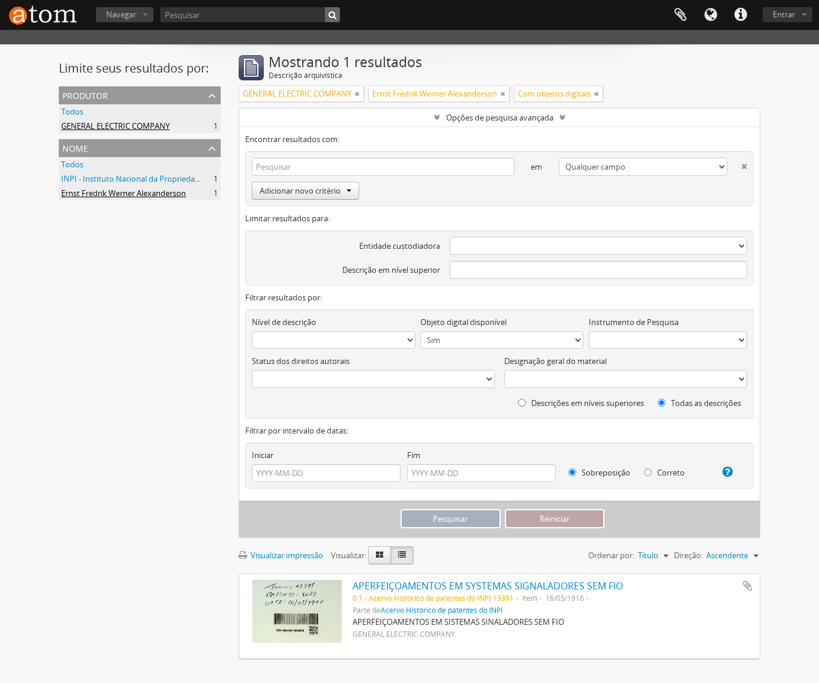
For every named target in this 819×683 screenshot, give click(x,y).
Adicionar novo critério (300, 190)
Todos (72, 111)
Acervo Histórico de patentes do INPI (441, 610)
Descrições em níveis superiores (586, 403)
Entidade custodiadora (399, 245)
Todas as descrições (705, 403)
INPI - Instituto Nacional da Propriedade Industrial (150, 178)
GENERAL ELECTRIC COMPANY (115, 126)
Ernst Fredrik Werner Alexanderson (123, 193)
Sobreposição (605, 472)
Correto (670, 472)
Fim (413, 455)
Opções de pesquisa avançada (499, 117)
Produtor (85, 94)
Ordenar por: (611, 555)
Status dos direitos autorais (301, 361)
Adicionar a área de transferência (748, 586)
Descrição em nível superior (391, 269)
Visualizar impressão (286, 555)
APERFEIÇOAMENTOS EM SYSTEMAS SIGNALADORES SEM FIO (488, 585)
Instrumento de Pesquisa (634, 322)
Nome (75, 147)
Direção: (688, 555)
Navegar (121, 14)
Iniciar (262, 455)
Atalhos (740, 15)
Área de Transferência (680, 15)
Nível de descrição (284, 322)
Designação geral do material (555, 361)
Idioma (710, 15)
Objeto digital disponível (463, 322)
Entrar (784, 14)
